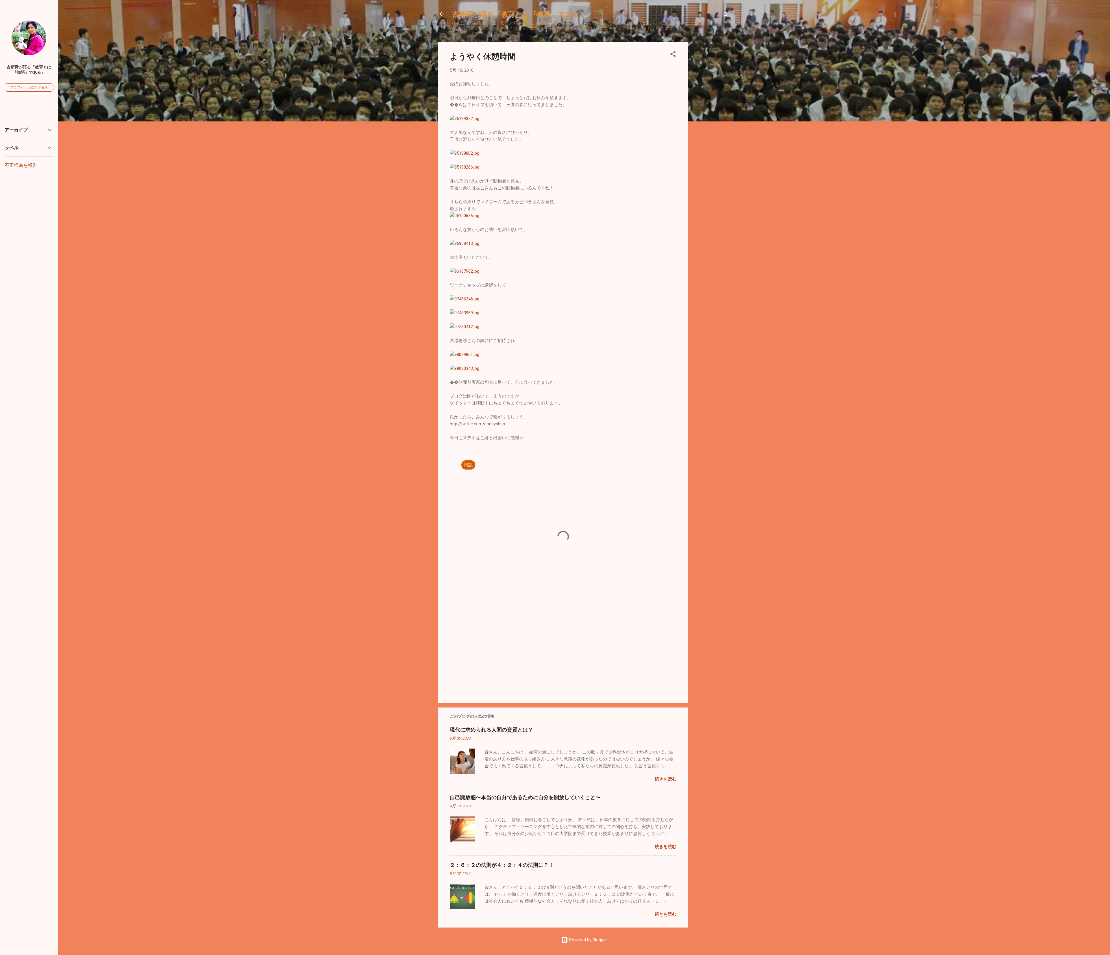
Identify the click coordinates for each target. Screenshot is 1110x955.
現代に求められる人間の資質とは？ (491, 729)
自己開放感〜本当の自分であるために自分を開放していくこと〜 (525, 797)
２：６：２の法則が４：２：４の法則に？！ (502, 864)
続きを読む (665, 779)
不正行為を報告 (21, 165)
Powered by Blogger (587, 940)
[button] (672, 55)
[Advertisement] (711, 128)
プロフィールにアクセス (29, 87)
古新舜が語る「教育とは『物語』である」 (519, 14)
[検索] (726, 16)
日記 (468, 465)
